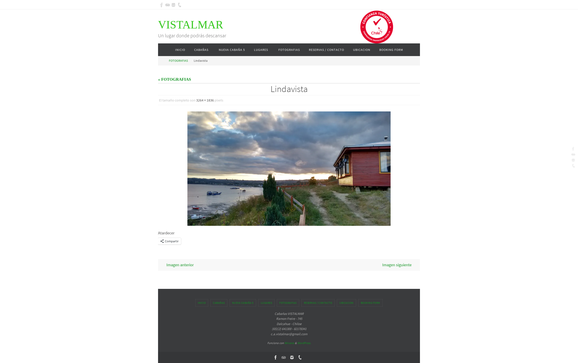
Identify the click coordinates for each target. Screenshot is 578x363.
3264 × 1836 (205, 100)
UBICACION (346, 302)
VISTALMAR (190, 24)
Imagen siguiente (397, 264)
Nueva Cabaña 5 (243, 302)
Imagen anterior (180, 264)
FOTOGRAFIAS (178, 61)
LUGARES (266, 302)
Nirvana (289, 343)
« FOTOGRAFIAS (174, 79)
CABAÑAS (219, 302)
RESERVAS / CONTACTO (318, 302)
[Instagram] (173, 4)
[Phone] (179, 4)
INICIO (202, 302)
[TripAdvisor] (167, 4)
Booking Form (370, 302)
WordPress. (304, 343)
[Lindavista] (289, 168)
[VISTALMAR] (161, 4)
